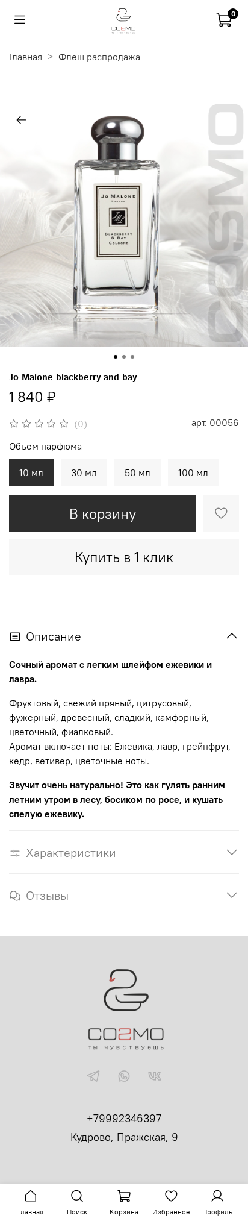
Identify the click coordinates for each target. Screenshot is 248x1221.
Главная (25, 57)
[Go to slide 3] (132, 357)
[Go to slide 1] (115, 357)
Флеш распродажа (99, 57)
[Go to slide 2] (124, 357)
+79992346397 (124, 1118)
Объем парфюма (45, 446)
